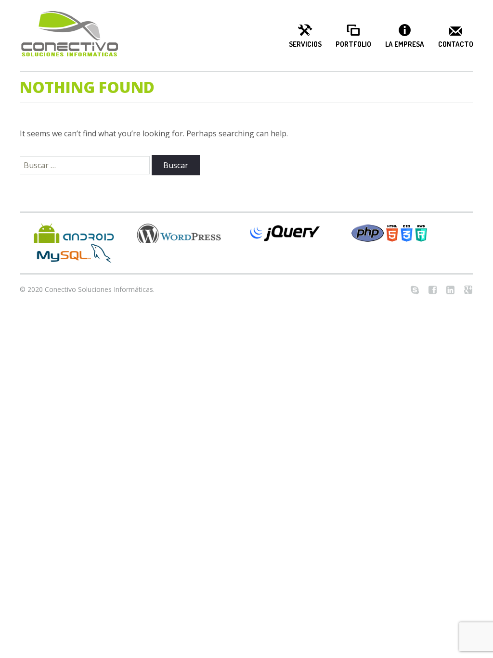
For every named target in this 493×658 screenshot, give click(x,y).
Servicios (305, 44)
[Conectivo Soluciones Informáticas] (69, 35)
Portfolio (353, 44)
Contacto (455, 44)
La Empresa (404, 44)
